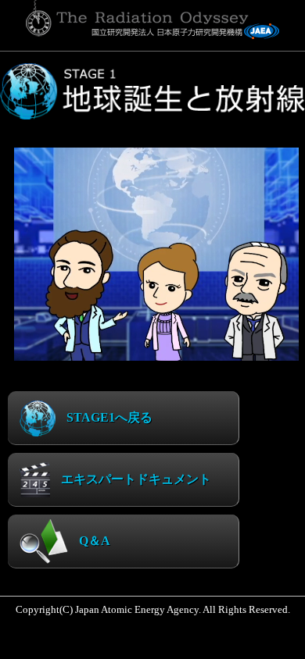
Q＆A (93, 540)
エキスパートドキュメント (134, 479)
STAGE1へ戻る (107, 417)
